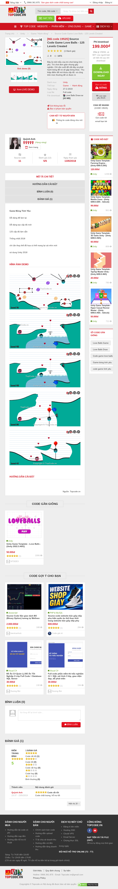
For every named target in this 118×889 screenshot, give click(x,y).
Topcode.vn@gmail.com (72, 874)
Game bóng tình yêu (102, 362)
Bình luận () (45, 191)
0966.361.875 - (48, 874)
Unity (65, 82)
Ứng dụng (74, 26)
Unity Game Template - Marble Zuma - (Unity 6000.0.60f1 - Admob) (101, 199)
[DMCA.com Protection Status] (88, 884)
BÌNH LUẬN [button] (72, 724)
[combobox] (47, 10)
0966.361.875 (33, 2)
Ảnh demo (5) (24, 68)
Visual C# (12, 670)
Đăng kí (108, 2)
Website (42, 26)
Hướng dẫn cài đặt (45, 184)
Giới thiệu (37, 870)
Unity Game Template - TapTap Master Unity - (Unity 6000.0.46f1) (101, 271)
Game (88, 26)
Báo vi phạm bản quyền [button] (60, 108)
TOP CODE (30, 26)
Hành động (77, 85)
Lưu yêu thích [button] (101, 97)
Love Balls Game (101, 343)
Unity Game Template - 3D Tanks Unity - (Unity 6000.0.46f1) (101, 235)
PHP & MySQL (56, 613)
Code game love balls (103, 356)
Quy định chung (52, 870)
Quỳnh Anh (17, 792)
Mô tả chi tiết (45, 176)
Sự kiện (66, 870)
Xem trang (33, 147)
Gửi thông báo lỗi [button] (57, 106)
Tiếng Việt (14, 2)
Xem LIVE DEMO (25, 89)
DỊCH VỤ (105, 26)
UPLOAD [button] (66, 18)
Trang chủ (9, 33)
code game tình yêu (102, 369)
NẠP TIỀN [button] (47, 18)
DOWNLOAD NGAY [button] (101, 72)
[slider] (54, 51)
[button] (101, 86)
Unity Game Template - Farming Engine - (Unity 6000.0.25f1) (101, 163)
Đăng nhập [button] (98, 2)
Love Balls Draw (100, 349)
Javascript (12, 613)
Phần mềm (58, 26)
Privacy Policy (39, 878)
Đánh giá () (45, 199)
